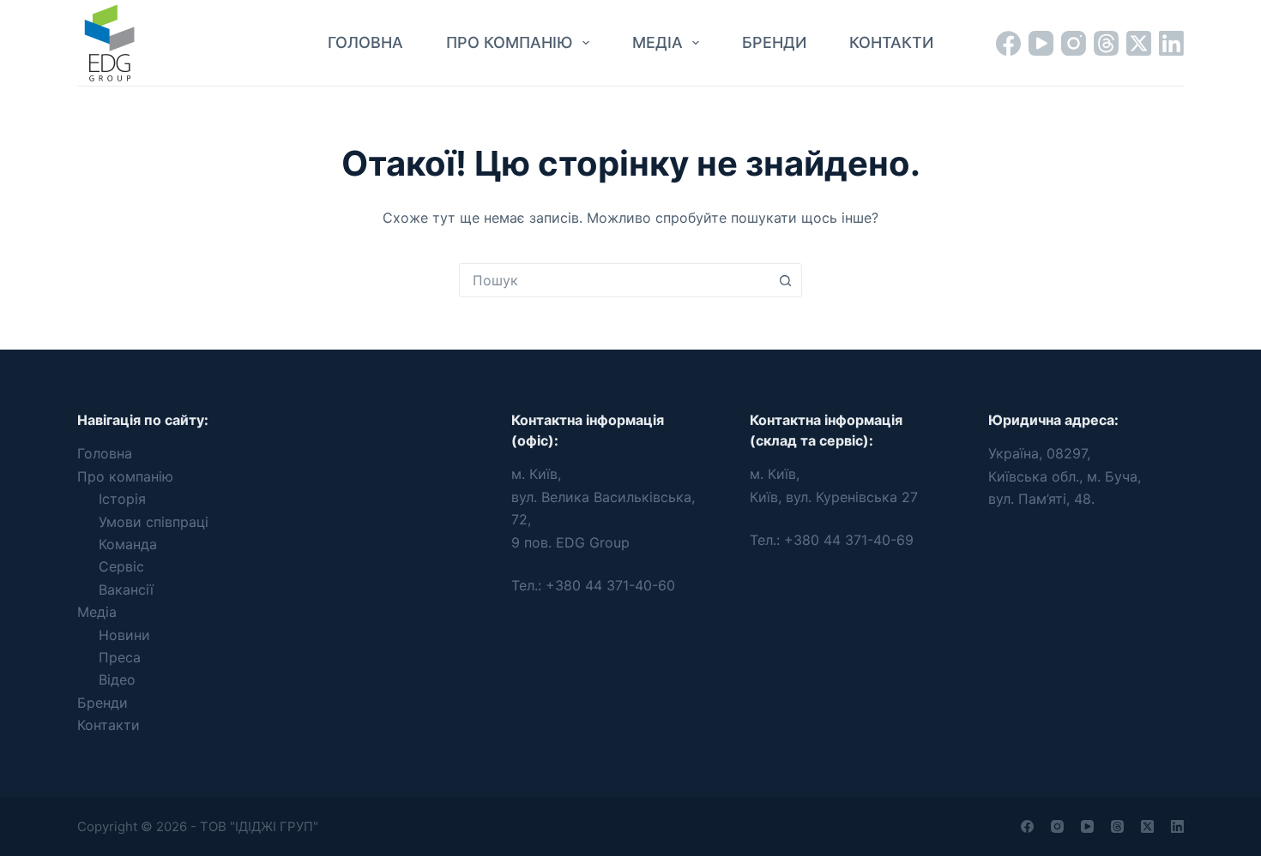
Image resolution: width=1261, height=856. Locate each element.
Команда (128, 544)
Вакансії (126, 589)
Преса (120, 657)
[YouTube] (1041, 43)
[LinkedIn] (1171, 43)
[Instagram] (1073, 43)
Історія (122, 498)
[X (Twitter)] (1138, 43)
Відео (117, 679)
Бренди (774, 42)
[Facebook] (1008, 43)
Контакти (891, 42)
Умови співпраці (153, 521)
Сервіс (121, 566)
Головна (365, 42)
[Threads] (1106, 43)
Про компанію (509, 42)
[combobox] (614, 280)
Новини (124, 634)
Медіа (657, 42)
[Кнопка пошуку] (785, 280)
